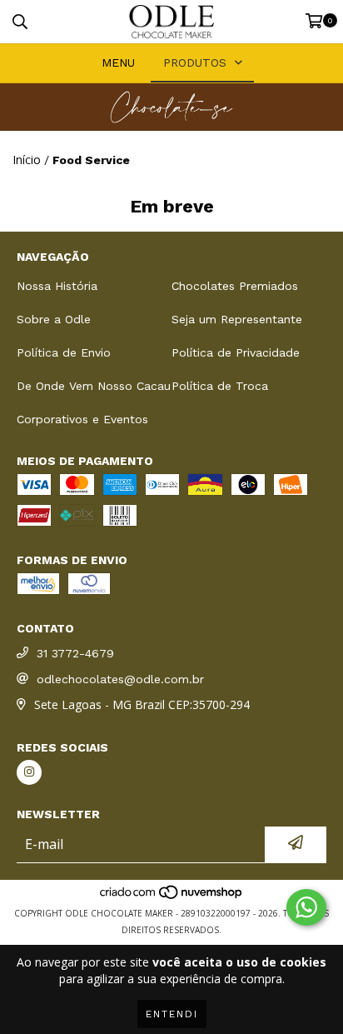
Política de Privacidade (236, 352)
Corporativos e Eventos (82, 419)
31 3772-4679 (75, 653)
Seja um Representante (237, 319)
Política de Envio (64, 352)
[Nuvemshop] (172, 896)
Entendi (172, 1014)
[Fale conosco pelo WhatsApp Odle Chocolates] (306, 907)
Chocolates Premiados (235, 285)
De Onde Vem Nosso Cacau (94, 385)
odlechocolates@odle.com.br (120, 679)
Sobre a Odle (54, 319)
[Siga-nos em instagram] (29, 772)
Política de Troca (220, 385)
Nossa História (57, 285)
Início (26, 159)
